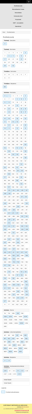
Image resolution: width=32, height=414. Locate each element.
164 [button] (18, 170)
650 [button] (18, 245)
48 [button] (17, 118)
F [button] (25, 74)
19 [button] (5, 105)
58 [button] (25, 122)
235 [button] (9, 200)
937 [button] (14, 294)
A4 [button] (26, 301)
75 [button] (25, 128)
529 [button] (17, 223)
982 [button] (9, 301)
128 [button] (9, 154)
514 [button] (5, 223)
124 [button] (17, 151)
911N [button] (26, 323)
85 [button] (5, 135)
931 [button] (22, 291)
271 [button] (26, 210)
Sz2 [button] (17, 304)
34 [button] (21, 62)
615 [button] (22, 232)
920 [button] (17, 288)
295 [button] (5, 219)
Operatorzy (18, 26)
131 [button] (21, 154)
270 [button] (22, 210)
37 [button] (25, 112)
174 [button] (21, 174)
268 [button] (14, 210)
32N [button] (18, 313)
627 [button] (9, 239)
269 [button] (18, 210)
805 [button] (26, 278)
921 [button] (22, 288)
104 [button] (5, 144)
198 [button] (13, 187)
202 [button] (5, 190)
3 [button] (17, 95)
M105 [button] (20, 348)
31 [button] (4, 112)
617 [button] (5, 236)
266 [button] (9, 210)
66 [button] (17, 125)
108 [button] (21, 144)
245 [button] (5, 203)
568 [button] (22, 226)
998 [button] (22, 301)
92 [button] (9, 138)
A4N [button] (5, 326)
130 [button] (17, 154)
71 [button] (9, 128)
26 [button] (5, 62)
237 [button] (18, 200)
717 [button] (26, 265)
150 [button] (13, 164)
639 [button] (13, 242)
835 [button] (5, 285)
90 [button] (25, 135)
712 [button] (17, 265)
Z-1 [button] (9, 370)
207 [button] (27, 190)
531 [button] (22, 223)
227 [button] (13, 196)
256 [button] (14, 206)
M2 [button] (13, 335)
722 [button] (13, 268)
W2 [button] (5, 87)
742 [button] (22, 272)
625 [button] (5, 239)
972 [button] (18, 298)
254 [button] (5, 206)
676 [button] (5, 255)
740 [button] (17, 272)
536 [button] (26, 223)
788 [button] (18, 278)
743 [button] (26, 272)
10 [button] (21, 99)
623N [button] (20, 316)
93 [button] (13, 138)
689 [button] (27, 255)
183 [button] (5, 180)
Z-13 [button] (22, 370)
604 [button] (18, 229)
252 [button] (22, 203)
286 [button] (5, 216)
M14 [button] (18, 338)
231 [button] (22, 196)
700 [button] (14, 262)
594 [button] (26, 226)
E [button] (21, 74)
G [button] (4, 78)
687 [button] (18, 255)
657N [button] (25, 316)
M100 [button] (19, 345)
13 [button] (17, 56)
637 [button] (5, 242)
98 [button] (5, 141)
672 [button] (18, 252)
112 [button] (13, 148)
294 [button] (26, 216)
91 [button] (5, 138)
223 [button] (26, 193)
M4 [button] (21, 335)
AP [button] (5, 335)
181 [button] (21, 177)
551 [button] (13, 226)
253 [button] (27, 203)
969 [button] (14, 298)
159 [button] (25, 167)
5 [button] (21, 52)
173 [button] (17, 174)
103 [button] (25, 141)
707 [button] (5, 265)
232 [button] (26, 196)
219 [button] (14, 193)
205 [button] (18, 190)
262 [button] (27, 206)
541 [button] (5, 226)
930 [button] (18, 291)
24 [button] (25, 59)
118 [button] (5, 151)
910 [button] (27, 285)
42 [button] (17, 115)
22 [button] (17, 59)
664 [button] (27, 249)
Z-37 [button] (5, 374)
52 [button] (9, 122)
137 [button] (21, 157)
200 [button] (21, 187)
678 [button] (9, 255)
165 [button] (22, 170)
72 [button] (13, 128)
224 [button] (5, 196)
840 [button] (9, 285)
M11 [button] (5, 338)
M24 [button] (5, 345)
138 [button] (25, 157)
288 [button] (13, 216)
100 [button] (13, 141)
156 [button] (13, 167)
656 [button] (9, 249)
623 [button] (22, 236)
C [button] (13, 74)
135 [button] (13, 157)
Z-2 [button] (14, 370)
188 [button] (25, 180)
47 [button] (13, 118)
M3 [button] (17, 335)
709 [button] (13, 265)
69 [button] (25, 125)
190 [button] (9, 184)
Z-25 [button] (26, 370)
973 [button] (22, 298)
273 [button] (9, 213)
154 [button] (5, 167)
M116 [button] (20, 351)
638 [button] (9, 242)
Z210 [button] (5, 370)
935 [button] (5, 294)
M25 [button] (10, 345)
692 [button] (9, 258)
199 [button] (17, 187)
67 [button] (21, 125)
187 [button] (21, 180)
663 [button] (22, 249)
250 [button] (18, 203)
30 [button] (17, 62)
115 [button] (21, 148)
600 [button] (5, 229)
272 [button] (5, 213)
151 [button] (17, 164)
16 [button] (25, 56)
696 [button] (5, 262)
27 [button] (9, 62)
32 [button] (9, 112)
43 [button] (21, 115)
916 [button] (13, 288)
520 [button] (13, 223)
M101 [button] (24, 345)
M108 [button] (10, 351)
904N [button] (16, 323)
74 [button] (21, 128)
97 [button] (25, 138)
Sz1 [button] (13, 304)
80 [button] (17, 131)
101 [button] (17, 141)
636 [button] (26, 239)
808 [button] (9, 281)
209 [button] (9, 193)
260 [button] (22, 206)
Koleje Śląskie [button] (7, 383)
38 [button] (5, 65)
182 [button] (25, 177)
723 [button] (17, 268)
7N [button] (9, 313)
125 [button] (21, 151)
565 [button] (18, 226)
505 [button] (27, 219)
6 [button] (25, 52)
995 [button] (18, 301)
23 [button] (21, 59)
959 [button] (5, 298)
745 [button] (9, 275)
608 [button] (27, 229)
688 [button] (22, 255)
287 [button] (9, 216)
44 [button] (25, 115)
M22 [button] (22, 342)
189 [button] (5, 184)
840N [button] (26, 320)
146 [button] (21, 161)
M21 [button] (18, 342)
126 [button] (25, 151)
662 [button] (18, 249)
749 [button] (26, 275)
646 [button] (9, 245)
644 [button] (26, 242)
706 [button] (27, 262)
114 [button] (17, 148)
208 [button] (5, 193)
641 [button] (22, 242)
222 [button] (22, 193)
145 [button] (17, 161)
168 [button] (9, 174)
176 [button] (25, 174)
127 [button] (5, 154)
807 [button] (5, 281)
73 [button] (17, 128)
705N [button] (20, 320)
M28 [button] (14, 345)
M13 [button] (13, 338)
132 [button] (25, 154)
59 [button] (5, 125)
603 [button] (13, 229)
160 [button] (5, 170)
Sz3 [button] (21, 304)
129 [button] (13, 154)
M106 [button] (25, 348)
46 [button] (13, 65)
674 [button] (26, 252)
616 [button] (26, 232)
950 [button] (22, 294)
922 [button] (26, 288)
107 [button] (17, 144)
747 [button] (17, 275)
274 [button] (13, 213)
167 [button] (5, 174)
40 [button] (9, 115)
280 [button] (21, 213)
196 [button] (5, 187)
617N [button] (15, 316)
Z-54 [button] (19, 374)
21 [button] (13, 59)
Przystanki (18, 19)
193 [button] (21, 184)
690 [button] (5, 258)
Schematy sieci (18, 16)
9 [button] (17, 99)
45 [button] (5, 118)
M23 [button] (27, 342)
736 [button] (5, 272)
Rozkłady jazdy (18, 5)
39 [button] (5, 115)
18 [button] (25, 102)
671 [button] (14, 252)
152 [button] (21, 164)
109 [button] (25, 144)
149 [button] (9, 164)
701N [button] (15, 320)
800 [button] (22, 278)
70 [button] (5, 128)
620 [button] (13, 236)
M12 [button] (9, 338)
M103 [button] (10, 348)
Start (4, 32)
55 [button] (13, 122)
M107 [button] (5, 351)
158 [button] (21, 167)
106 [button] (13, 144)
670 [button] (9, 252)
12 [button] (4, 102)
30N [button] (13, 313)
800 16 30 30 (25, 407)
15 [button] (21, 56)
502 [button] (22, 219)
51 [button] (5, 122)
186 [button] (17, 180)
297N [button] (10, 316)
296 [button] (9, 219)
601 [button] (9, 229)
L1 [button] (4, 360)
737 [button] (9, 272)
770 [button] (9, 278)
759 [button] (5, 278)
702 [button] (18, 262)
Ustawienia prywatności (21, 410)
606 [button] (22, 229)
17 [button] (4, 59)
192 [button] (17, 184)
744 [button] (5, 275)
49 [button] (21, 118)
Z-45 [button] (10, 374)
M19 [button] (13, 342)
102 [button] (21, 141)
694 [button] (18, 258)
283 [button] (26, 213)
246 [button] (9, 203)
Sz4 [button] (26, 304)
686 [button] (13, 255)
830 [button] (26, 281)
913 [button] (9, 288)
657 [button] (14, 249)
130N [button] (5, 316)
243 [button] (26, 200)
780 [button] (13, 278)
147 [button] (25, 161)
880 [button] (14, 285)
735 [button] (26, 268)
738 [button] (13, 272)
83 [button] (25, 131)
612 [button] (13, 232)
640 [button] (18, 242)
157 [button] (17, 167)
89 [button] (21, 135)
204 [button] (13, 190)
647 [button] (14, 245)
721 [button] (9, 268)
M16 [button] (26, 338)
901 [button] (23, 285)
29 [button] (21, 108)
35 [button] (17, 112)
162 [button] (14, 170)
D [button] (17, 74)
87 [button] (13, 135)
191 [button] (13, 184)
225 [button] (9, 196)
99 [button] (9, 141)
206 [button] (22, 190)
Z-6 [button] (18, 370)
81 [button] (21, 131)
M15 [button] (22, 338)
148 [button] (5, 164)
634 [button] (22, 239)
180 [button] (17, 177)
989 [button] (13, 301)
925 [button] (9, 291)
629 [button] (13, 239)
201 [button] (26, 187)
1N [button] (5, 313)
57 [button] (21, 122)
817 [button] (22, 281)
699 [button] (9, 262)
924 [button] (5, 291)
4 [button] (17, 52)
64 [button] (13, 125)
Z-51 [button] (14, 374)
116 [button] (25, 148)
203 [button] (9, 190)
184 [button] (9, 180)
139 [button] (5, 161)
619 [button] (9, 236)
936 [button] (9, 294)
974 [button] (26, 298)
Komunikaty (18, 12)
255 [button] (9, 206)
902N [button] (5, 323)
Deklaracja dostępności (22, 412)
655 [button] (5, 249)
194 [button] (25, 184)
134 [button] (9, 157)
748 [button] (22, 275)
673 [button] (22, 252)
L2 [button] (9, 360)
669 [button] (5, 252)
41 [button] (9, 65)
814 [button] (18, 281)
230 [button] (18, 196)
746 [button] (13, 275)
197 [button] (9, 187)
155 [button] (9, 167)
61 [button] (9, 125)
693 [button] (14, 258)
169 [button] (13, 174)
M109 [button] (15, 351)
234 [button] (5, 200)
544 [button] (9, 226)
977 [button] (5, 301)
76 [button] (5, 131)
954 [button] (27, 294)
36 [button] (25, 62)
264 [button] (5, 210)
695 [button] (23, 258)
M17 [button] (5, 342)
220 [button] (18, 193)
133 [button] (5, 157)
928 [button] (14, 291)
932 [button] (26, 291)
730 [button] (21, 268)
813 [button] (14, 281)
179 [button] (13, 177)
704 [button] (22, 262)
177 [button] (5, 177)
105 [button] (9, 144)
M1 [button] (9, 335)
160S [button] (9, 170)
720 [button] (5, 268)
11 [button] (13, 56)
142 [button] (9, 161)
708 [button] (9, 265)
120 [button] (9, 151)
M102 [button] (5, 348)
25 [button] (5, 108)
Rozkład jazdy (11, 32)
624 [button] (26, 236)
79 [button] (13, 131)
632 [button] (18, 239)
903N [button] (10, 323)
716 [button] (22, 265)
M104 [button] (15, 348)
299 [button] (18, 219)
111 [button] (9, 148)
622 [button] (17, 236)
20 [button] (9, 59)
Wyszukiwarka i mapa (18, 9)
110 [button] (5, 148)
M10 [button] (25, 335)
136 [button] (17, 157)
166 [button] (26, 170)
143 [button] (13, 161)
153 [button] (25, 164)
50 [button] (25, 118)
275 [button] (17, 213)
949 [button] (18, 294)
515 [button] (9, 223)
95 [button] (17, 138)
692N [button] (10, 320)
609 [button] (5, 232)
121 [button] (13, 151)
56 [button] (17, 122)
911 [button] (5, 288)
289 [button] (18, 216)
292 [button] (22, 216)
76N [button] (22, 313)
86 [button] (9, 135)
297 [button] (14, 219)
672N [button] (5, 320)
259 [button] (18, 206)
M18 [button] (9, 342)
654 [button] (23, 245)
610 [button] (9, 232)
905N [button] (21, 323)
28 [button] (13, 62)
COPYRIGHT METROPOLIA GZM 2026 (15, 405)
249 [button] (14, 203)
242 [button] (22, 200)
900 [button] (18, 285)
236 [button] (13, 200)
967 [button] (9, 298)
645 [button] (5, 245)
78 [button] (9, 131)
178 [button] (9, 177)
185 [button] (13, 180)
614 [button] (18, 232)
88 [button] (17, 135)
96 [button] (21, 138)
